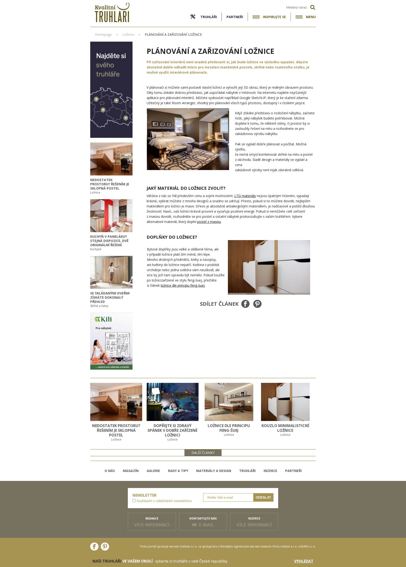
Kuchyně (95, 249)
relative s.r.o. (288, 546)
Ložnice (95, 192)
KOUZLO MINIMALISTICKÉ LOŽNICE (285, 428)
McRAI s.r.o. (308, 546)
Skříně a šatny (99, 306)
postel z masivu (209, 221)
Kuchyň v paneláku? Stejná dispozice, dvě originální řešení (109, 240)
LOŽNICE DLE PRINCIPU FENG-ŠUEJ (229, 428)
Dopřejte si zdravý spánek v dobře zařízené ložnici (172, 430)
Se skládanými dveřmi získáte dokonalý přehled (110, 297)
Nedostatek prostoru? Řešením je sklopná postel (109, 184)
